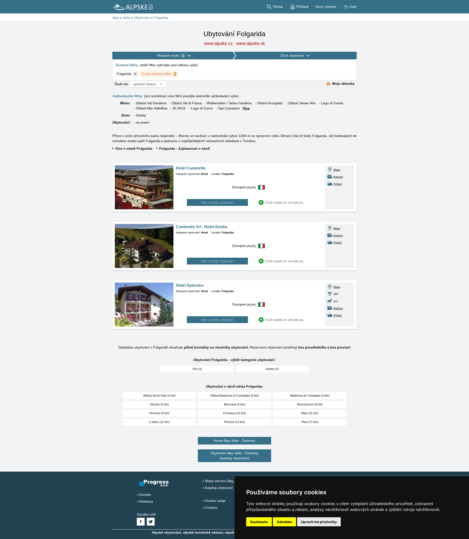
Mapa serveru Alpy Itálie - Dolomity (232, 481)
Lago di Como (202, 108)
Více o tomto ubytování (217, 202)
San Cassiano (229, 108)
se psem (142, 122)
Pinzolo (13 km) (234, 422)
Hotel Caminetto (191, 168)
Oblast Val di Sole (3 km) (159, 395)
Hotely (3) (272, 369)
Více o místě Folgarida (133, 148)
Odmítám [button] (284, 522)
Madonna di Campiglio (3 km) (310, 395)
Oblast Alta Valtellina (151, 108)
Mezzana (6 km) (234, 404)
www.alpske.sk (250, 43)
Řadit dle (121, 84)
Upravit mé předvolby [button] (319, 522)
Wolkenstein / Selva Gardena (229, 103)
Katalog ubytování (219, 488)
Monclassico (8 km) (310, 404)
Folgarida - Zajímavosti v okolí (184, 148)
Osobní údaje (215, 501)
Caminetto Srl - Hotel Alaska (201, 227)
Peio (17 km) (309, 422)
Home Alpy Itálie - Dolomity (234, 441)
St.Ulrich (179, 108)
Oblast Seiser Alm (302, 103)
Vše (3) (197, 369)
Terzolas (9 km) (159, 413)
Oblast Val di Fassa (187, 103)
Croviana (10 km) (234, 413)
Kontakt (145, 495)
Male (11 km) (309, 413)
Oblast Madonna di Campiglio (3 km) (234, 395)
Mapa (336, 169)
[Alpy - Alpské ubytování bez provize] (132, 7)
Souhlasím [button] (259, 522)
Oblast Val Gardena (151, 103)
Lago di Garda (332, 103)
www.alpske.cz (218, 43)
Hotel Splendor (190, 285)
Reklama (146, 501)
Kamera (338, 176)
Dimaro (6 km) (159, 404)
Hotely (141, 115)
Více (246, 108)
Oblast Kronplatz (270, 103)
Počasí (337, 183)
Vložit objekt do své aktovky (284, 202)
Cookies (211, 507)
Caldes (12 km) (159, 422)
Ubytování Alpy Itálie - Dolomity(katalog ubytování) (234, 455)
